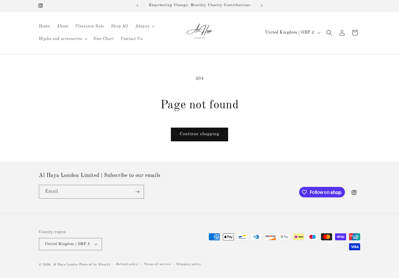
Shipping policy (188, 264)
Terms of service (157, 264)
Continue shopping (199, 134)
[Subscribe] (137, 192)
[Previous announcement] (137, 5)
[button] (144, 26)
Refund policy (127, 264)
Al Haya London (65, 264)
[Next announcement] (261, 5)
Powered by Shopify (95, 264)
